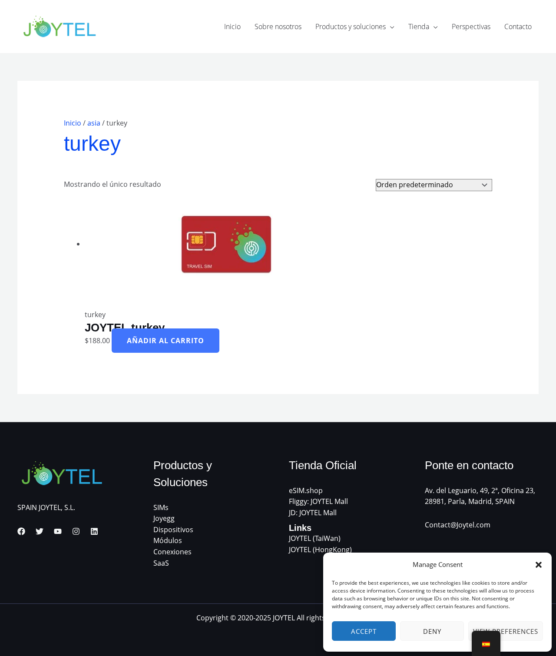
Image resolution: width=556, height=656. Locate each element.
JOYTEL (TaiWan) (315, 538)
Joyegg (164, 518)
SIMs (161, 507)
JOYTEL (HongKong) (320, 549)
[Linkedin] (94, 531)
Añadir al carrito (165, 340)
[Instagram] (76, 531)
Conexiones (172, 552)
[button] (538, 564)
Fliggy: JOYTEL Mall (318, 501)
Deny (432, 631)
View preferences (505, 631)
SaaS (161, 563)
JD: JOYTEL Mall (313, 512)
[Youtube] (58, 531)
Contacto (518, 26)
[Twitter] (39, 531)
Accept (364, 631)
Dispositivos (173, 529)
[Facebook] (21, 531)
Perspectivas (471, 26)
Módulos (167, 540)
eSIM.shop (306, 490)
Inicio (232, 26)
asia (93, 123)
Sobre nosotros (278, 26)
